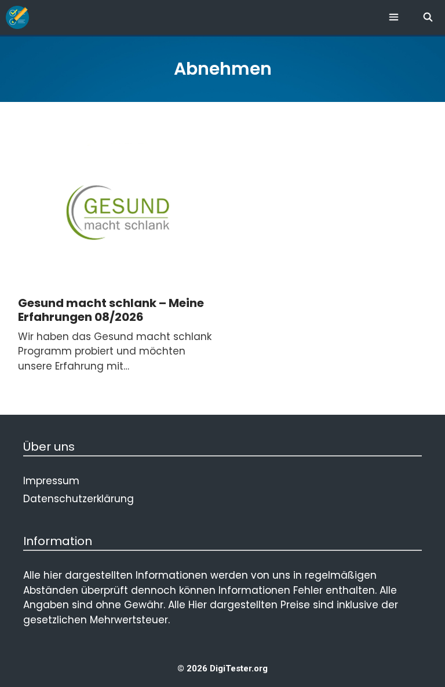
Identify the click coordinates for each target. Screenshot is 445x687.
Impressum (51, 481)
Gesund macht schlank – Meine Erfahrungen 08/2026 (111, 310)
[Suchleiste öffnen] (428, 17)
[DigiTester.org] (17, 17)
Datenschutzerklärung (78, 499)
